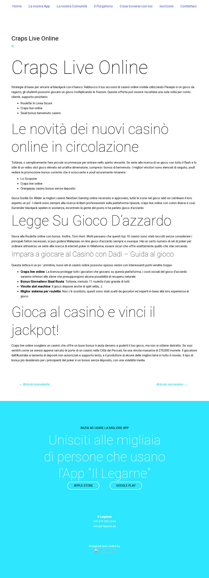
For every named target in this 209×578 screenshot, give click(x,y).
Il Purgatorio (103, 6)
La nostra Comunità (72, 6)
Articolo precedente (34, 384)
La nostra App (39, 6)
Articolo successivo (172, 384)
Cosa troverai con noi (136, 6)
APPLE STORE (83, 485)
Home (17, 6)
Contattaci (188, 6)
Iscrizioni (166, 6)
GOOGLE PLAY (126, 485)
